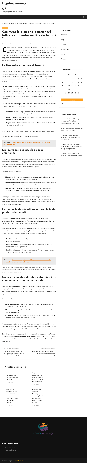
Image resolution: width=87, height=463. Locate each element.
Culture (63, 44)
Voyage (63, 59)
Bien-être (5, 28)
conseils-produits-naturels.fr (21, 134)
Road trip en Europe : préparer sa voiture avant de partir (71, 129)
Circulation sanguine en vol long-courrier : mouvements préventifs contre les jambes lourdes (12, 396)
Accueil (4, 23)
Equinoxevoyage (14, 6)
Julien (11, 382)
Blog (62, 40)
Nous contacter (10, 448)
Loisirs (63, 54)
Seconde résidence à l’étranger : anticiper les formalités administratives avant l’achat (71, 121)
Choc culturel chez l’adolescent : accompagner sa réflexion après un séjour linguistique (71, 146)
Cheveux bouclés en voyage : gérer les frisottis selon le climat (71, 155)
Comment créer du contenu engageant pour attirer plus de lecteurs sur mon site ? (14, 354)
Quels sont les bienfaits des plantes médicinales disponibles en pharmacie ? (43, 354)
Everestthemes (18, 461)
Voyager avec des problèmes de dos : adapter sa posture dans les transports (37, 377)
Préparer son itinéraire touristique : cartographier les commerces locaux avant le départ (38, 396)
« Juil (62, 104)
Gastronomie (65, 49)
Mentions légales (10, 450)
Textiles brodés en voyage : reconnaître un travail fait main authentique (71, 137)
